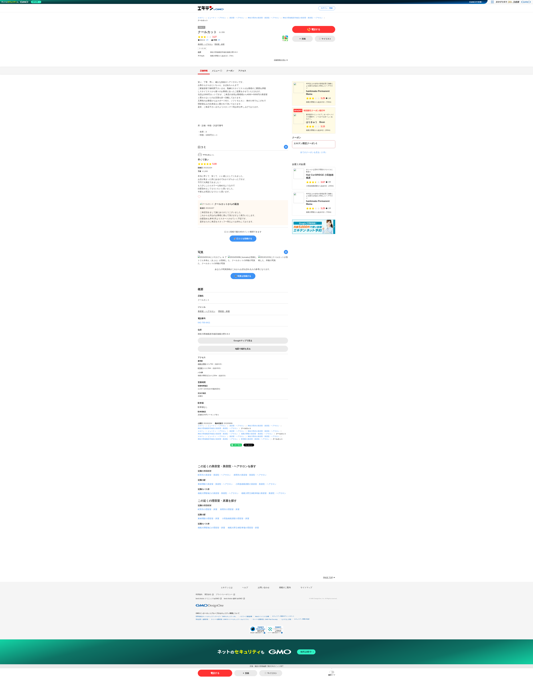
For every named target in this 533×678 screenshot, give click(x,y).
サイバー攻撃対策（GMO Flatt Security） (266, 619)
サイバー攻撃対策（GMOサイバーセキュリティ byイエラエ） (230, 619)
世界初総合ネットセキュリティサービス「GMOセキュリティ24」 (216, 616)
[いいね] (199, 196)
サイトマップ (306, 587)
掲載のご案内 (285, 587)
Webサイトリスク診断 (262, 616)
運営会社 (207, 594)
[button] (331, 673)
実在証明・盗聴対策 (202, 619)
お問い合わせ (263, 587)
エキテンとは (226, 587)
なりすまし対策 (286, 619)
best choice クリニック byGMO (207, 599)
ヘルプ (245, 587)
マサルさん (208, 155)
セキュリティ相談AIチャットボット (283, 616)
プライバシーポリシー (224, 594)
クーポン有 (202, 48)
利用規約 (199, 594)
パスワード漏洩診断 (246, 616)
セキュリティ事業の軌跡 (301, 619)
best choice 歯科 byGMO (233, 599)
